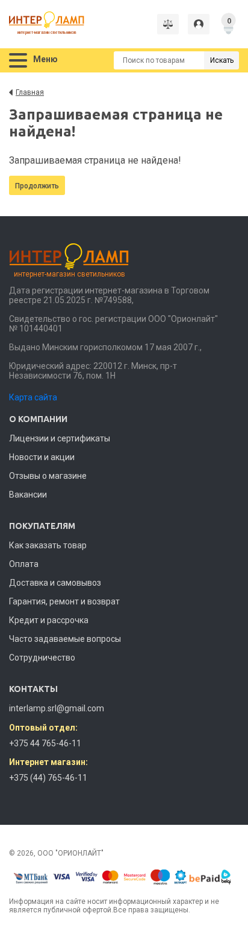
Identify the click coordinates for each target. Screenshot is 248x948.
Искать (222, 60)
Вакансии (28, 494)
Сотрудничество (42, 657)
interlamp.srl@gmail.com (56, 708)
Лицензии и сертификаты (59, 438)
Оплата (24, 564)
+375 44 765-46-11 (45, 743)
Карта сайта (33, 397)
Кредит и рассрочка (48, 620)
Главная (30, 92)
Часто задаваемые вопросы (65, 639)
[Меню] (18, 60)
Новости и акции (42, 457)
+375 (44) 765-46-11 (48, 778)
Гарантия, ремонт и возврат (64, 601)
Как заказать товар (48, 545)
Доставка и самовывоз (55, 583)
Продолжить (37, 186)
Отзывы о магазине (48, 476)
